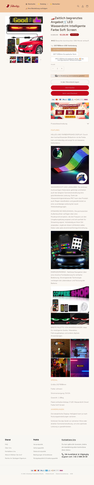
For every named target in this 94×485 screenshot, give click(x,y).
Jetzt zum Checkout (70, 93)
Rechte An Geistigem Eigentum (15, 458)
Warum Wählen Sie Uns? (13, 455)
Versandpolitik (38, 444)
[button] (43, 4)
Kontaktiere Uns (10, 451)
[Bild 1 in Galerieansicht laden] (13, 60)
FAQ (6, 444)
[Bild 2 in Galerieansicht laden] (20, 60)
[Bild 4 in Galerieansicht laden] (35, 60)
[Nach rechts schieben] (41, 60)
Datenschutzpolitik (39, 451)
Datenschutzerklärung (62, 474)
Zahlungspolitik (38, 448)
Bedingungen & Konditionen (42, 455)
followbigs (29, 474)
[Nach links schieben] (7, 60)
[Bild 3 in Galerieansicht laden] (27, 60)
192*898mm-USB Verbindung (63, 50)
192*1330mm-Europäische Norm (64, 54)
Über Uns (8, 448)
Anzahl (53, 64)
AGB (71, 474)
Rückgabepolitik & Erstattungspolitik (45, 458)
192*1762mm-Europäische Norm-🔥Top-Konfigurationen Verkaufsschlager (69, 59)
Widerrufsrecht (50, 474)
